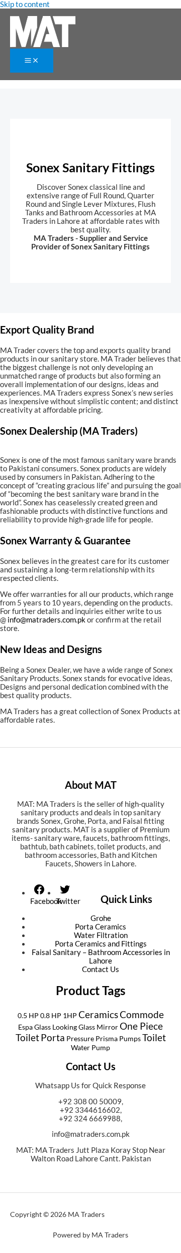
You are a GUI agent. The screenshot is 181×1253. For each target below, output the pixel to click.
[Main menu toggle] (31, 61)
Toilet (154, 1037)
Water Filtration (101, 935)
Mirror (107, 1027)
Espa (25, 1027)
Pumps (130, 1038)
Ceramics (98, 1014)
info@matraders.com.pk (91, 1134)
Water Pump (90, 1047)
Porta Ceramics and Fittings (101, 943)
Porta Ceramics (100, 926)
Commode (142, 1014)
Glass (42, 1027)
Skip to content (25, 4)
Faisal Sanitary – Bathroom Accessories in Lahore (101, 956)
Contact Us (100, 969)
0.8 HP (50, 1015)
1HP (70, 1015)
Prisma (107, 1038)
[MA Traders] (42, 32)
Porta (53, 1037)
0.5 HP (28, 1015)
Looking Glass (73, 1027)
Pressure (80, 1038)
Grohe (100, 918)
